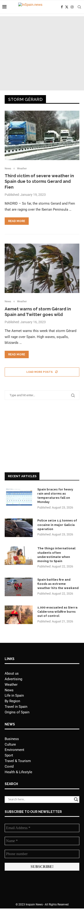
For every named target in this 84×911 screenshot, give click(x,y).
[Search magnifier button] (76, 799)
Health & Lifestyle (18, 772)
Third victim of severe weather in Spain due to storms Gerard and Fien (39, 181)
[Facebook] (62, 7)
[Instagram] (72, 7)
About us (12, 673)
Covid (9, 766)
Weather (11, 684)
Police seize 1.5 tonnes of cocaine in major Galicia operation (57, 525)
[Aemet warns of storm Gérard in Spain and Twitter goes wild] (42, 268)
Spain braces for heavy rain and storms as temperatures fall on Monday (55, 496)
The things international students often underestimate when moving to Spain (56, 555)
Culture (10, 744)
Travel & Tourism (18, 761)
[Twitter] (66, 7)
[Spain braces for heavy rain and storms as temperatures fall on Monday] (19, 496)
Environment (14, 750)
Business (12, 739)
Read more (16, 221)
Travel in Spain (16, 707)
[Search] (79, 7)
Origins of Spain (17, 712)
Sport (9, 755)
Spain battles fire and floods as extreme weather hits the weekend (58, 584)
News (9, 690)
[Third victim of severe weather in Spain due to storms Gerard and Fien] (42, 135)
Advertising (13, 679)
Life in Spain (14, 695)
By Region (12, 701)
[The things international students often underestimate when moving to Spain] (19, 555)
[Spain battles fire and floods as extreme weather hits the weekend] (19, 587)
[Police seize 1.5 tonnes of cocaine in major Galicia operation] (19, 527)
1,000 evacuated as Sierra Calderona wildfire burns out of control (57, 612)
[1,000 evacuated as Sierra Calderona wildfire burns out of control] (19, 614)
